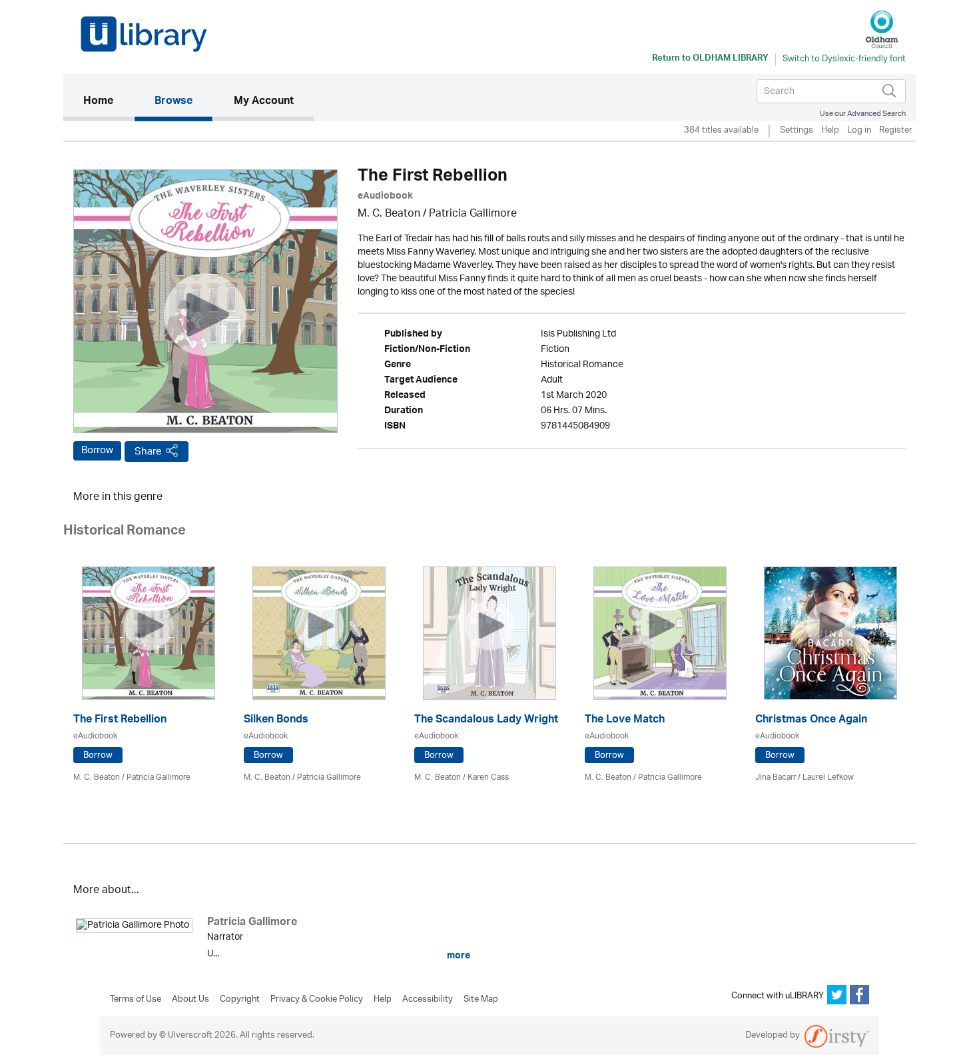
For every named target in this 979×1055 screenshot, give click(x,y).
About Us (190, 999)
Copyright (240, 999)
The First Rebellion (119, 720)
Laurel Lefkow (828, 777)
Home (108, 102)
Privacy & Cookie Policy (316, 999)
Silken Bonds (276, 720)
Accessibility (427, 999)
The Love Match (625, 720)
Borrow (97, 450)
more (457, 956)
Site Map (481, 999)
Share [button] (148, 451)
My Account (264, 102)
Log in (859, 131)
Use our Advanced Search (863, 113)
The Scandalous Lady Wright (486, 720)
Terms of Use (135, 999)
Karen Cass (488, 777)
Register (895, 131)
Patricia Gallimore (473, 214)
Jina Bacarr (775, 777)
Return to (710, 59)
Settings (796, 131)
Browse (173, 102)
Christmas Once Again (811, 720)
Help (830, 131)
